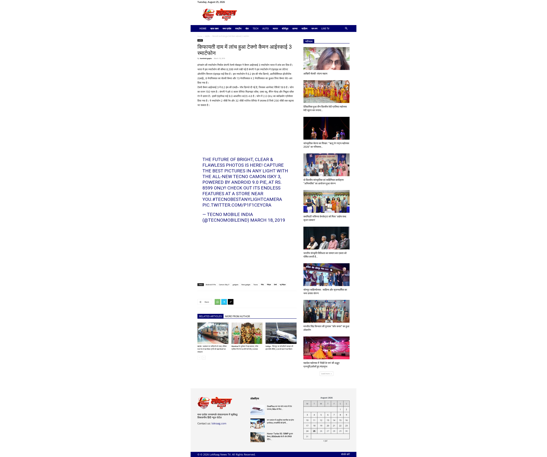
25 (314, 431)
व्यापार (275, 28)
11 (314, 420)
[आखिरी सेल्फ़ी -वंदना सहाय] (326, 58)
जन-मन (314, 28)
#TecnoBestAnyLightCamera (247, 199)
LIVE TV (325, 28)
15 (340, 420)
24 (307, 431)
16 (346, 420)
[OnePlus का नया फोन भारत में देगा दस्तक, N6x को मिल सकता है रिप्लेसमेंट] (257, 410)
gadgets (235, 284)
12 (321, 420)
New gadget (245, 284)
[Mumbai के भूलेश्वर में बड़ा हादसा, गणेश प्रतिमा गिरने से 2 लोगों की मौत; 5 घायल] (247, 333)
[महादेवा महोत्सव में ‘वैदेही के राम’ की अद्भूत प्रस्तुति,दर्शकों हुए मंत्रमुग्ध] (326, 347)
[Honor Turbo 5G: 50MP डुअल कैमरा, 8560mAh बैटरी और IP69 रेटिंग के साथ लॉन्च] (257, 437)
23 (346, 425)
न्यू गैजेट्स (282, 284)
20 (328, 425)
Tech (255, 28)
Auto (265, 28)
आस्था (295, 28)
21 (334, 425)
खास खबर (214, 28)
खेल (247, 28)
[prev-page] (199, 357)
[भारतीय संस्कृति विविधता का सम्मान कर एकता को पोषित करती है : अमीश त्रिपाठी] (326, 238)
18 (314, 425)
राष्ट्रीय (238, 28)
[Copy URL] (230, 302)
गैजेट (262, 284)
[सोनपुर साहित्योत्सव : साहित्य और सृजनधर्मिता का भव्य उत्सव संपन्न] (326, 274)
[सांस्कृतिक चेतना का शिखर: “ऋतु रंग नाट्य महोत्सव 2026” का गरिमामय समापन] (326, 128)
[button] (346, 28)
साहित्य (304, 28)
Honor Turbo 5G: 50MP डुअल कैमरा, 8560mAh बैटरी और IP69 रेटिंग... (280, 436)
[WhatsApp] (236, 2)
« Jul (325, 440)
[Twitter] (224, 302)
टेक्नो (275, 284)
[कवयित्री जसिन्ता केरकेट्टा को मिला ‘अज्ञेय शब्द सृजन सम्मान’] (326, 201)
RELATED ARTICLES (210, 316)
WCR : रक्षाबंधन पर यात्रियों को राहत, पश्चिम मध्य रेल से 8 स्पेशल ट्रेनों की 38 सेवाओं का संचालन (212, 349)
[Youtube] (241, 2)
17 (307, 425)
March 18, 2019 (267, 220)
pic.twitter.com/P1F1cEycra (236, 205)
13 (328, 420)
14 (334, 420)
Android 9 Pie (211, 284)
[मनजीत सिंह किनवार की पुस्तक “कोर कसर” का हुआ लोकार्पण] (326, 311)
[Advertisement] (298, 14)
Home (202, 28)
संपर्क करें (345, 454)
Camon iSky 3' (224, 284)
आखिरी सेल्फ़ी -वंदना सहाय (315, 73)
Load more (325, 373)
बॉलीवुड (285, 28)
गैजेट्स (269, 284)
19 (321, 425)
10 (307, 420)
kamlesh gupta (206, 58)
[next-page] (204, 357)
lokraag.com (219, 423)
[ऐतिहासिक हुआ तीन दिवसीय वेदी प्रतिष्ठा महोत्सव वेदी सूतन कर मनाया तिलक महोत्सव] (326, 91)
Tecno (255, 284)
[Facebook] (231, 2)
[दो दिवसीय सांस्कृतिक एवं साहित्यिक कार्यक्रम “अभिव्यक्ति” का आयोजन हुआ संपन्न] (326, 164)
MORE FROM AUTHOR (237, 316)
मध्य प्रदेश (227, 28)
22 (340, 425)
